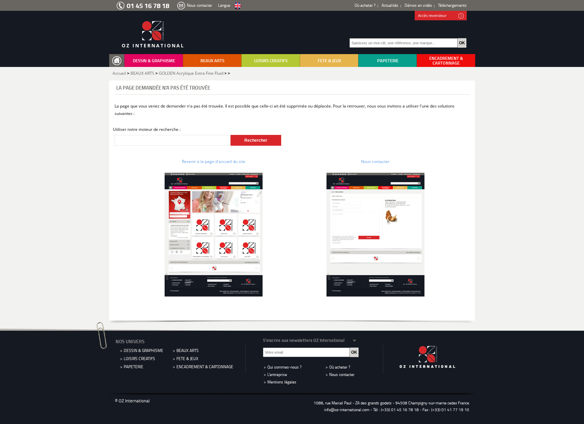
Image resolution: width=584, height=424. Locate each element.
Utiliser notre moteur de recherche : (146, 129)
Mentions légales (281, 382)
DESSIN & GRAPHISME (154, 60)
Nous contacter (199, 5)
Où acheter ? (365, 5)
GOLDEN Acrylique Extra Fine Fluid (191, 73)
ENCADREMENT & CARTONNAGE (446, 60)
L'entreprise (277, 374)
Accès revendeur (432, 15)
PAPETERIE (387, 60)
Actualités (390, 5)
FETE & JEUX (329, 60)
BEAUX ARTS (212, 60)
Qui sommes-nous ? (284, 367)
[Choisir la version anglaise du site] (237, 6)
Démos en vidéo (418, 5)
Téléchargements (452, 5)
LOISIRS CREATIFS (271, 60)
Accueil (119, 73)
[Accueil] (118, 60)
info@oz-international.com (346, 410)
